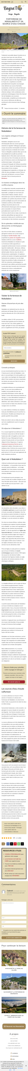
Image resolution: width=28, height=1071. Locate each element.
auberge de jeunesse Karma (10, 444)
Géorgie (10, 14)
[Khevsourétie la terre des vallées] (14, 958)
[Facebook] (8, 843)
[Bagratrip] (14, 8)
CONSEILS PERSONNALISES (13, 854)
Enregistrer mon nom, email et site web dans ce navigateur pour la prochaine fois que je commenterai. (14, 932)
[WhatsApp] (18, 843)
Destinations (4, 50)
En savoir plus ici (14, 682)
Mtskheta (4, 178)
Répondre (9, 894)
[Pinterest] (15, 843)
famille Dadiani (13, 235)
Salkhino (18, 239)
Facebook (15, 1053)
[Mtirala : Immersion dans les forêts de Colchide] (14, 1005)
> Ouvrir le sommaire (13, 113)
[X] (11, 843)
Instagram (15, 1056)
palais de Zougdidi (15, 237)
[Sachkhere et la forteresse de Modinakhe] (14, 981)
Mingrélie (17, 14)
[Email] (22, 843)
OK (14, 1070)
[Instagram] (11, 1056)
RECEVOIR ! (14, 361)
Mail (13, 1059)
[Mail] (11, 1059)
